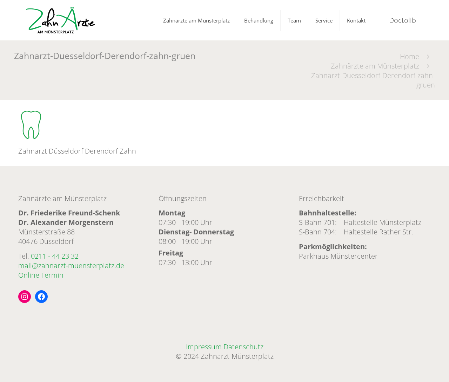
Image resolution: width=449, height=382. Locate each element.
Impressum (204, 346)
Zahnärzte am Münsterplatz (375, 66)
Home (409, 56)
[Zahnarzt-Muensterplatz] (60, 20)
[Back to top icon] (415, 367)
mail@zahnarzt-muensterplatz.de (71, 265)
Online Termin (40, 275)
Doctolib (402, 20)
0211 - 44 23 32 (55, 256)
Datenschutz (243, 346)
